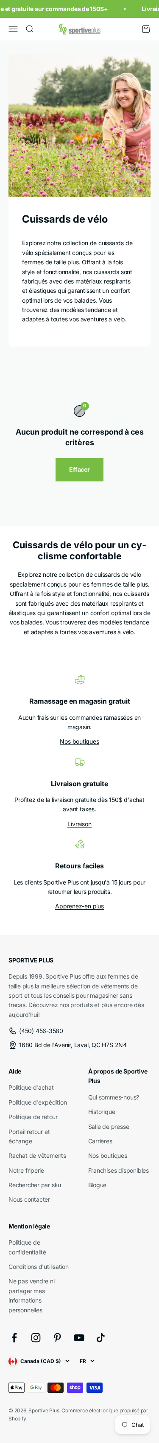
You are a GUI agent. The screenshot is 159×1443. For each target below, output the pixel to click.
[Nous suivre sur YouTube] (79, 1337)
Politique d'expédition (37, 1102)
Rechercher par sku (34, 1184)
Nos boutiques (79, 741)
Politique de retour (33, 1116)
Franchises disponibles (118, 1170)
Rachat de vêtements (37, 1155)
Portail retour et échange (29, 1136)
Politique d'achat (30, 1087)
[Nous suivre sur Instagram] (36, 1337)
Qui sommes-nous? (113, 1097)
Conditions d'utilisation (38, 1266)
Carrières (100, 1141)
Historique (101, 1111)
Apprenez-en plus (79, 906)
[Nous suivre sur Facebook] (14, 1337)
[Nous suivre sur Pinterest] (57, 1337)
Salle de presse (108, 1126)
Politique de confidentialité (27, 1247)
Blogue (97, 1184)
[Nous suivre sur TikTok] (100, 1337)
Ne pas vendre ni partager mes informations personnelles (31, 1295)
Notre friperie (26, 1170)
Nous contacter (29, 1199)
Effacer (79, 469)
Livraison (79, 823)
